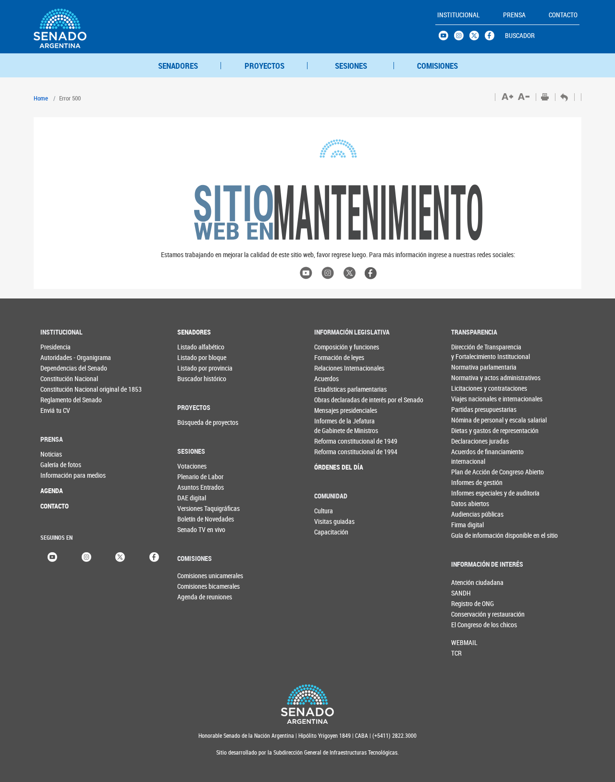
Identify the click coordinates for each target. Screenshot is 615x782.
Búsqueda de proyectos (196, 422)
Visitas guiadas (333, 521)
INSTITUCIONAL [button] (458, 14)
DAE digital (191, 497)
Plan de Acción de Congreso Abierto (470, 471)
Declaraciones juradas (470, 441)
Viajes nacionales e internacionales (470, 398)
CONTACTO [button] (563, 14)
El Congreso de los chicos (467, 624)
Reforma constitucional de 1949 (333, 441)
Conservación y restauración (467, 614)
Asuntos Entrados (196, 487)
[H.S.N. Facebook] (492, 38)
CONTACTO (54, 505)
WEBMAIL (464, 642)
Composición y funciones (333, 346)
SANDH (461, 592)
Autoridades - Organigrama (59, 357)
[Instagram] (86, 555)
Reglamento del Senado (59, 399)
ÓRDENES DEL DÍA (333, 467)
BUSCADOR (520, 35)
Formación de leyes (333, 357)
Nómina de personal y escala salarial (470, 419)
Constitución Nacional (59, 378)
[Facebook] (154, 555)
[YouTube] (52, 555)
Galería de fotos (59, 464)
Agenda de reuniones (193, 596)
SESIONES (351, 65)
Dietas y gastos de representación (470, 430)
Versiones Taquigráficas (196, 508)
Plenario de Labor (196, 476)
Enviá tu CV (55, 410)
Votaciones (192, 466)
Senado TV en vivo (196, 529)
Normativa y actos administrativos (470, 377)
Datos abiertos (470, 503)
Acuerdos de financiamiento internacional (470, 456)
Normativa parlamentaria (470, 367)
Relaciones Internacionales (333, 367)
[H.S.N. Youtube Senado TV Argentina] (446, 38)
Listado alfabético (196, 346)
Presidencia (55, 346)
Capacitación (331, 531)
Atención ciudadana (467, 582)
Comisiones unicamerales (193, 575)
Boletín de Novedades (196, 518)
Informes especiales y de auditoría (470, 492)
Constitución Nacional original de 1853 (59, 389)
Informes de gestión (470, 482)
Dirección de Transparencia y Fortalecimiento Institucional (470, 351)
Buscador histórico (196, 378)
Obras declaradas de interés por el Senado (333, 399)
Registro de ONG (467, 603)
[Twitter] (120, 555)
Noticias (51, 454)
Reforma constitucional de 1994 (333, 451)
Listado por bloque (196, 357)
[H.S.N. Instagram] (461, 38)
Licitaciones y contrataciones (470, 388)
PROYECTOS (264, 65)
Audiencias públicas (470, 514)
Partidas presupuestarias (470, 409)
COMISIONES (437, 65)
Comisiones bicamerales (193, 586)
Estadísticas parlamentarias (333, 389)
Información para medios (59, 475)
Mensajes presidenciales (333, 410)
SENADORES (178, 65)
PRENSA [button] (514, 14)
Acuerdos (326, 378)
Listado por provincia (196, 367)
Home (41, 98)
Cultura (323, 510)
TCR (456, 653)
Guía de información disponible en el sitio (470, 535)
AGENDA (51, 490)
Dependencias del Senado (59, 367)
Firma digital (467, 524)
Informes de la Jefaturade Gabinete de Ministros (333, 425)
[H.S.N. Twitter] (477, 38)
